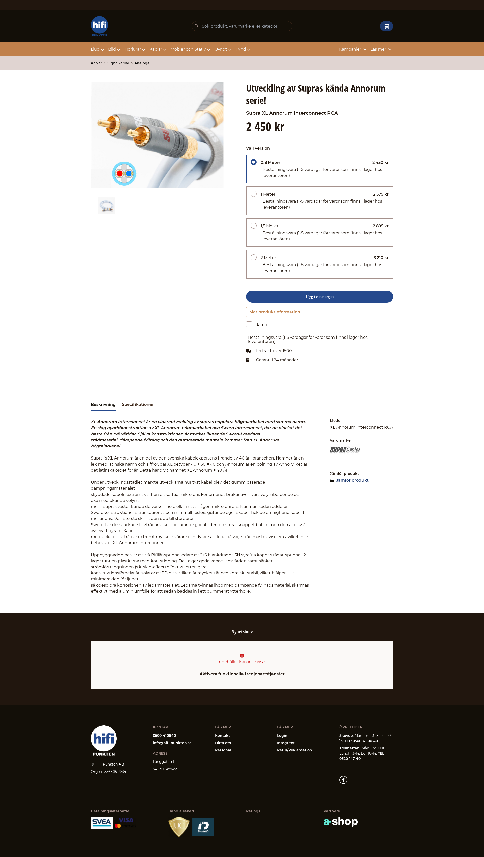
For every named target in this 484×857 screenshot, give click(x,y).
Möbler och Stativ (188, 49)
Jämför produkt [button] (352, 480)
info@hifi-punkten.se (172, 743)
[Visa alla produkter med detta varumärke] (361, 449)
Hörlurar (133, 49)
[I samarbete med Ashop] (341, 822)
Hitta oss (223, 743)
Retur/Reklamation (294, 750)
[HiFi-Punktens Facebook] (343, 780)
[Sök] (197, 26)
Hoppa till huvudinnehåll (240, 6)
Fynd (241, 49)
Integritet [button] (286, 743)
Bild (112, 49)
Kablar (155, 49)
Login (282, 735)
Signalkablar (118, 63)
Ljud (95, 49)
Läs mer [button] (378, 49)
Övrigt (221, 49)
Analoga (142, 63)
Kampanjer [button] (350, 49)
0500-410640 (164, 735)
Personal (223, 750)
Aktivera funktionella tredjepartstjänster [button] (242, 673)
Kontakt (222, 735)
